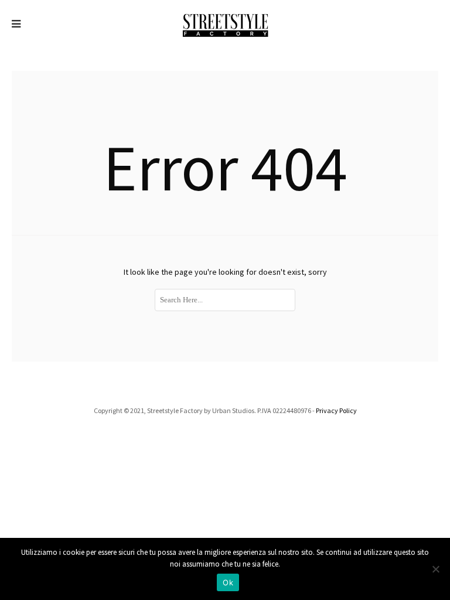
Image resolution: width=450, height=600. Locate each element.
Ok (228, 582)
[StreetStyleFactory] (225, 24)
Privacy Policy (336, 410)
